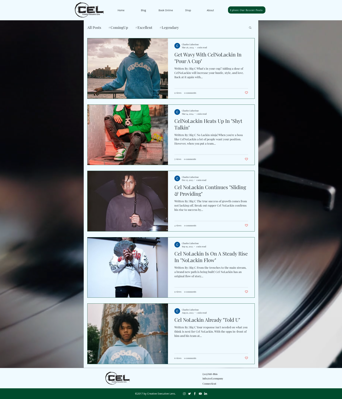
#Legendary (169, 27)
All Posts (94, 27)
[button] (250, 28)
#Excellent (143, 27)
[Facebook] (195, 393)
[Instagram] (184, 393)
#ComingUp (118, 27)
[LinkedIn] (205, 393)
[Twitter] (189, 393)
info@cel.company (213, 378)
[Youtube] (200, 393)
